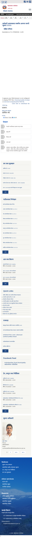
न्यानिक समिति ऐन (6, 346)
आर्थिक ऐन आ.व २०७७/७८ (8, 378)
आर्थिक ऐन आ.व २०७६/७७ (8, 391)
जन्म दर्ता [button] (8, 142)
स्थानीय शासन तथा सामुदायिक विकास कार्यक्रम (12, 303)
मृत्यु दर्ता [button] (8, 131)
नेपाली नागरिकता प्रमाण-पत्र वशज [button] (14, 126)
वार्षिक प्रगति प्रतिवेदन (8, 496)
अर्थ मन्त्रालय (6, 311)
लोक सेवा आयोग (6, 305)
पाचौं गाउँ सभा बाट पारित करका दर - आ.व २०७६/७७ (14, 182)
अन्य (5, 192)
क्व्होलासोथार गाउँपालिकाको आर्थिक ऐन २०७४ (12, 404)
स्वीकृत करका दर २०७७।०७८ (9, 178)
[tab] (16, 126)
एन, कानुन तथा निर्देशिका (8, 470)
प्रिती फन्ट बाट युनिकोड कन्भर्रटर (10, 313)
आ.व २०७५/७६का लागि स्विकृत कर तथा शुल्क (12, 187)
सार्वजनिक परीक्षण (6, 503)
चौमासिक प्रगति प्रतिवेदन (9, 498)
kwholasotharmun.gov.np (13, 523)
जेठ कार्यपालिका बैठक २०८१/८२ (9, 213)
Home (2, 18)
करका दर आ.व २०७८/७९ (8, 173)
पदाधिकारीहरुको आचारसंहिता (9, 341)
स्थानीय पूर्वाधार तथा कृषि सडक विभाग (10, 301)
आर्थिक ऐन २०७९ (6, 168)
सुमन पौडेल (4, 441)
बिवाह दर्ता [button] (8, 137)
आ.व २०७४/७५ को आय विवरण (9, 277)
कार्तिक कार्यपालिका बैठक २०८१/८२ (10, 247)
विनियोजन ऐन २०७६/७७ (8, 385)
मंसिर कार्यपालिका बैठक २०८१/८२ (10, 242)
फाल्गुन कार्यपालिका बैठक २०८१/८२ (10, 228)
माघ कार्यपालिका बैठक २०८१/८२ (9, 233)
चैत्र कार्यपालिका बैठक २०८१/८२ (10, 223)
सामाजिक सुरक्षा (6, 484)
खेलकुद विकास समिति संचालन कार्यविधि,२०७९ (12, 325)
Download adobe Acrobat (22, 100)
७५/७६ (3, 115)
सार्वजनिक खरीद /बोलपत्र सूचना (10, 467)
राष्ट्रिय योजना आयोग (7, 307)
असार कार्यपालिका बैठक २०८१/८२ (10, 209)
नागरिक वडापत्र (6, 486)
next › (16, 452)
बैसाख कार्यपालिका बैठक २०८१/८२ (10, 218)
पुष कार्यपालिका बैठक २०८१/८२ (9, 237)
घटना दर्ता (4, 481)
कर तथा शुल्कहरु (6, 472)
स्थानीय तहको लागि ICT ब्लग (9, 297)
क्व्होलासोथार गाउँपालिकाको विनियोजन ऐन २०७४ (13, 398)
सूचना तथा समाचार (6, 110)
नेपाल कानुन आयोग (7, 309)
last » (23, 452)
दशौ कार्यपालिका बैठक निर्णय (8, 204)
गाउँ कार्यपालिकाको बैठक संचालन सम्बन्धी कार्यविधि (13, 330)
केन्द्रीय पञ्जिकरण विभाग (8, 299)
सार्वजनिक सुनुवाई (6, 501)
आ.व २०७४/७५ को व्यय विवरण (9, 270)
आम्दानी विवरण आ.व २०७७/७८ (9, 264)
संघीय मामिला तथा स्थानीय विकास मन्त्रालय (12, 295)
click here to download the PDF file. (14, 101)
